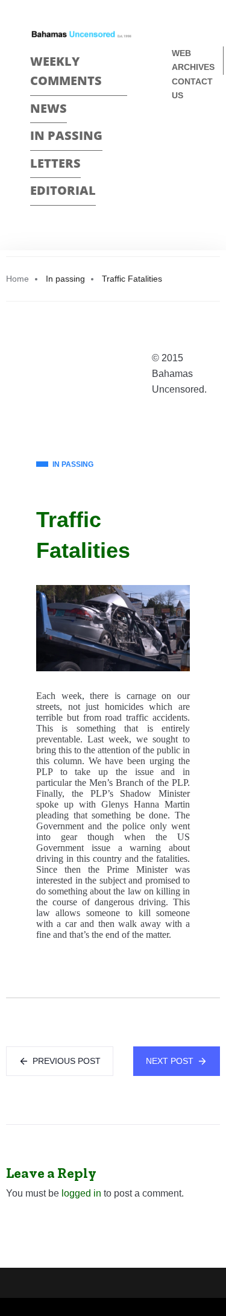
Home (17, 278)
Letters (55, 163)
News (48, 108)
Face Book (177, 135)
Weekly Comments (66, 71)
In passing (66, 135)
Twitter (177, 156)
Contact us (192, 88)
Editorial (63, 190)
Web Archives (193, 60)
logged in (81, 1193)
